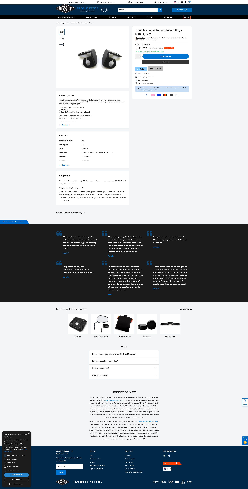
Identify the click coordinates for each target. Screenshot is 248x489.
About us (168, 17)
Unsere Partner (130, 469)
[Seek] (160, 10)
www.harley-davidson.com (114, 400)
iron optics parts (65, 17)
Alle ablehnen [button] (16, 480)
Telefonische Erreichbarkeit (134, 472)
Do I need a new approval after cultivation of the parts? (114, 354)
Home (58, 23)
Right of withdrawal (96, 469)
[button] (16, 484)
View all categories (185, 309)
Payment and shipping (97, 465)
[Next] (126, 57)
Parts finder (91, 17)
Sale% (186, 17)
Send (61, 472)
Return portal (129, 465)
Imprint (92, 462)
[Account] (185, 2)
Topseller (131, 17)
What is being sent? (100, 375)
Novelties (112, 17)
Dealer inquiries (130, 459)
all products (65, 23)
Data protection (95, 459)
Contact (128, 456)
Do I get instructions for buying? (105, 361)
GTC (91, 456)
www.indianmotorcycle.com (148, 421)
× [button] (29, 433)
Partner (150, 17)
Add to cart (167, 56)
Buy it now (165, 62)
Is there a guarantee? (100, 368)
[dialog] (16, 459)
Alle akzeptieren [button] (16, 475)
